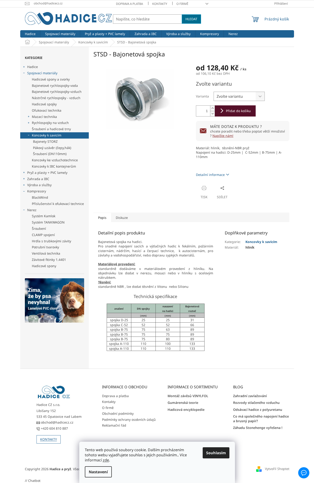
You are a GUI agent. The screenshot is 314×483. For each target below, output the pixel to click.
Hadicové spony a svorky (51, 79)
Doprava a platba (129, 4)
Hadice (32, 67)
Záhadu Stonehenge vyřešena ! (257, 427)
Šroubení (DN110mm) (49, 154)
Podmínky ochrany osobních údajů (129, 419)
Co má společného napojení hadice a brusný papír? (261, 418)
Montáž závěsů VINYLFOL (188, 396)
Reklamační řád (114, 425)
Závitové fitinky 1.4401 (49, 259)
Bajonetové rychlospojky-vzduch (57, 91)
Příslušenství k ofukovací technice (58, 203)
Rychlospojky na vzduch (50, 122)
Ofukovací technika (46, 110)
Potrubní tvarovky (45, 247)
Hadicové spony (44, 266)
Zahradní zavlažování (250, 396)
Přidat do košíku (238, 111)
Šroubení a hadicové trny (51, 129)
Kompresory (36, 191)
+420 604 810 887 (54, 428)
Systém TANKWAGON (48, 222)
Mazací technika (44, 116)
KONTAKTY (48, 439)
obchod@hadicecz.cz (56, 422)
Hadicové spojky (44, 104)
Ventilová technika (46, 253)
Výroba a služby (39, 185)
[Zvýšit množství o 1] (212, 108)
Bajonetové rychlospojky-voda (55, 85)
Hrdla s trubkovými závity (51, 241)
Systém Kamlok (43, 216)
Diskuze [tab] (122, 217)
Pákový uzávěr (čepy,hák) (52, 148)
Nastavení (98, 471)
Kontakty (159, 4)
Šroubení (39, 228)
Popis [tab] (102, 217)
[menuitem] (30, 34)
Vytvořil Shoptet (277, 468)
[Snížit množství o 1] (212, 113)
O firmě (182, 4)
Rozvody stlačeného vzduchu (256, 402)
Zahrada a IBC (38, 179)
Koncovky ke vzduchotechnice (55, 160)
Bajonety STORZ (45, 141)
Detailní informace (210, 174)
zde (106, 460)
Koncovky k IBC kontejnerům (54, 166)
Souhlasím (216, 452)
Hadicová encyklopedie (186, 409)
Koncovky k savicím (46, 135)
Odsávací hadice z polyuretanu (257, 409)
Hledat (191, 19)
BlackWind (40, 197)
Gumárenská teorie (183, 402)
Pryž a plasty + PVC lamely (47, 172)
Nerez (31, 210)
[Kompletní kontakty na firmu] (53, 392)
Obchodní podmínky (118, 413)
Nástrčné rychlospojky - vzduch (56, 98)
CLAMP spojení (43, 235)
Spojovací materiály (42, 73)
